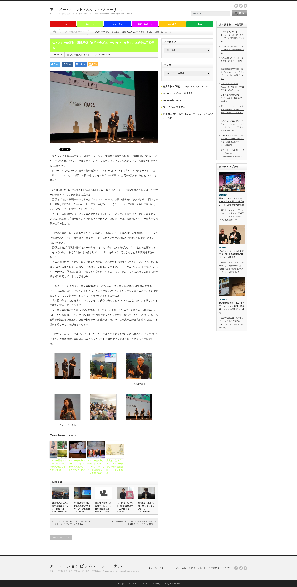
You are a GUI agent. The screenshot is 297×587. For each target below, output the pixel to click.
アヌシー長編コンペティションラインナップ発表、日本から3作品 (58, 465)
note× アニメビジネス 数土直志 (178, 93)
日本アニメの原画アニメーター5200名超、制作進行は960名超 (232, 98)
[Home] (54, 31)
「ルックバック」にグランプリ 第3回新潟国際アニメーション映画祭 (231, 254)
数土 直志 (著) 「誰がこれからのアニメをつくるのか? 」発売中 (188, 116)
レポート (90, 24)
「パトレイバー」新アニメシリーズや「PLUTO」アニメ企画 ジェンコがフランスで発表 (79, 522)
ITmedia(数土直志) (172, 100)
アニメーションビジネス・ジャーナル (86, 9)
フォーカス (117, 24)
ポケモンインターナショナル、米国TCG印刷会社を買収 (232, 49)
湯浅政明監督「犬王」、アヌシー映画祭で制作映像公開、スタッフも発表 (114, 466)
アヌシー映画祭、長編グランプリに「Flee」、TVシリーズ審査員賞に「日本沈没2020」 (96, 466)
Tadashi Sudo (104, 55)
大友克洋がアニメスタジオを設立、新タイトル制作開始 (232, 61)
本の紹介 (172, 24)
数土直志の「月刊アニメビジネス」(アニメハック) (186, 86)
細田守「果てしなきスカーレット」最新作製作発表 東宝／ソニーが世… (103, 509)
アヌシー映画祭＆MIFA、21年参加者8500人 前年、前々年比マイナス (77, 465)
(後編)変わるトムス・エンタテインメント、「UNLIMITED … (146, 507)
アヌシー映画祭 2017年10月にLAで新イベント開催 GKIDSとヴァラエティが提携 (132, 522)
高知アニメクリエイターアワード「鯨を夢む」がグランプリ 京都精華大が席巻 (231, 201)
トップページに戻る (60, 537)
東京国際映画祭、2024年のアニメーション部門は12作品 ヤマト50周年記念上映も (232, 308)
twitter (241, 6)
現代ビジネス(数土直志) (174, 107)
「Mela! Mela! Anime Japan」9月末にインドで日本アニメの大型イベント (232, 87)
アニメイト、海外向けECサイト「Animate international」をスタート (232, 153)
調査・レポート (145, 24)
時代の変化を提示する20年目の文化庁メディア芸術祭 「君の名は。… (82, 507)
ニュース (63, 24)
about (199, 24)
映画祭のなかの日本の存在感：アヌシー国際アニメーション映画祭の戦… (60, 509)
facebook (245, 6)
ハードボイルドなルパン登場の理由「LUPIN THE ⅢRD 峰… (125, 507)
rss (236, 6)
